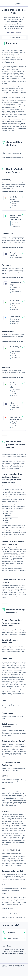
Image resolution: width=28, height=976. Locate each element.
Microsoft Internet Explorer (11, 517)
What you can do (13, 932)
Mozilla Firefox (8, 513)
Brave (6, 520)
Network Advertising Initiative (14, 551)
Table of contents (15, 37)
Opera (6, 522)
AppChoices (14, 570)
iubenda (4, 965)
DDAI (8, 555)
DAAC (22, 553)
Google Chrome (9, 512)
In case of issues (13, 938)
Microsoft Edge (8, 518)
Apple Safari (8, 515)
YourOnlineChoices (21, 549)
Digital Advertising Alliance (10, 553)
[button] (20, 3)
